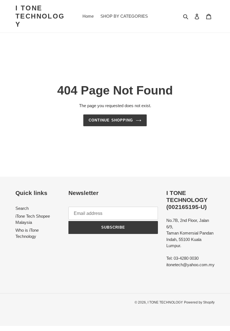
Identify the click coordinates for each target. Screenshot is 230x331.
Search (22, 208)
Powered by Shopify (199, 302)
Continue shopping (111, 120)
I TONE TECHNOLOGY (40, 16)
